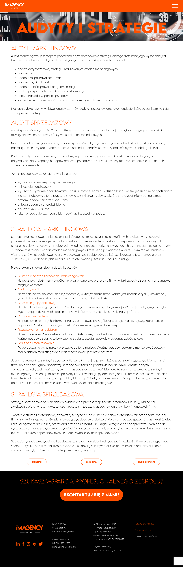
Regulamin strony (143, 530)
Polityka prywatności (144, 523)
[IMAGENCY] (14, 6)
